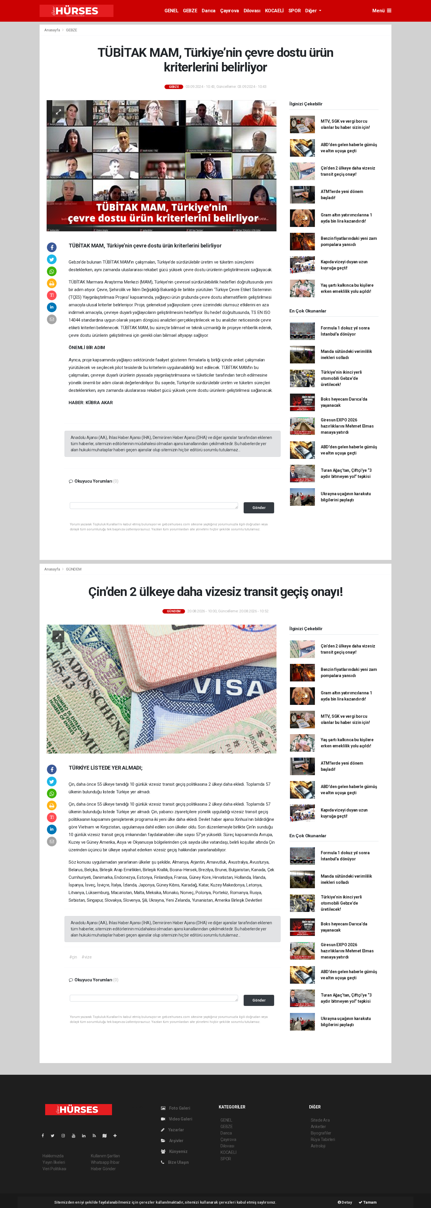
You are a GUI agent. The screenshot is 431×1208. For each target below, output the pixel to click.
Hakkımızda (53, 1156)
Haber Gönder (103, 1168)
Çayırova (229, 10)
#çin (73, 957)
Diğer (311, 10)
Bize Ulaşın (178, 1162)
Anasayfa (52, 30)
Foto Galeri (179, 1108)
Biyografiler (321, 1133)
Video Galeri (180, 1119)
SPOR (295, 10)
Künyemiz (178, 1151)
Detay (346, 1202)
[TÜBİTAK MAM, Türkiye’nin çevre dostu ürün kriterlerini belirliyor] (161, 165)
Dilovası (252, 10)
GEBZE (190, 10)
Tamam (369, 1202)
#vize (87, 957)
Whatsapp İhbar (105, 1162)
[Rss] (97, 1135)
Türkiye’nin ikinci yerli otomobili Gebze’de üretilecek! (341, 378)
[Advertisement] (412, 112)
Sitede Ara (320, 1120)
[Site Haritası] (107, 1135)
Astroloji (318, 1146)
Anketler (318, 1126)
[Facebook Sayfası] (45, 1135)
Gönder (259, 507)
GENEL (171, 10)
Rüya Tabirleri (323, 1139)
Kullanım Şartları (105, 1156)
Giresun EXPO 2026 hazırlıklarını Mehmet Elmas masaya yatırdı (347, 426)
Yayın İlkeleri (54, 1162)
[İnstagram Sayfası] (66, 1135)
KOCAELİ (274, 10)
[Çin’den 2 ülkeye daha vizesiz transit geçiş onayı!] (161, 688)
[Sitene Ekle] (117, 1135)
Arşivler (176, 1140)
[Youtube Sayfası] (76, 1135)
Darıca (209, 10)
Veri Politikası (54, 1168)
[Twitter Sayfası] (55, 1135)
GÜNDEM (74, 569)
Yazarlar (175, 1129)
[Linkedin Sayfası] (86, 1135)
